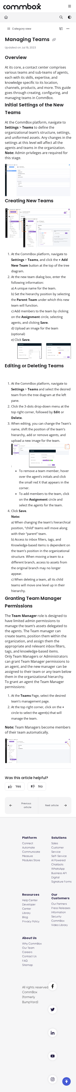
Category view (21, 28)
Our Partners (59, 903)
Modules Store (31, 860)
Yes (18, 786)
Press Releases (60, 908)
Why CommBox (32, 943)
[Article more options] (68, 28)
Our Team (28, 947)
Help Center (30, 900)
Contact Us (29, 956)
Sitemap (27, 965)
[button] (21, 805)
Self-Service (59, 856)
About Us (29, 938)
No (40, 786)
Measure (27, 856)
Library (26, 912)
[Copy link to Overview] (33, 57)
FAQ (25, 960)
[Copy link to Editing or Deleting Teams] (11, 373)
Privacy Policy (30, 921)
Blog (25, 917)
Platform (29, 838)
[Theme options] (69, 17)
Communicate (31, 851)
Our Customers (60, 896)
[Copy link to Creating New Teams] (60, 201)
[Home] (22, 6)
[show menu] (69, 6)
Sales (54, 843)
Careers (27, 952)
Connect (27, 843)
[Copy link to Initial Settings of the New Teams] (27, 112)
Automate (28, 847)
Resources (30, 894)
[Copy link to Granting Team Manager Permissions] (39, 606)
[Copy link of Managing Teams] (54, 39)
